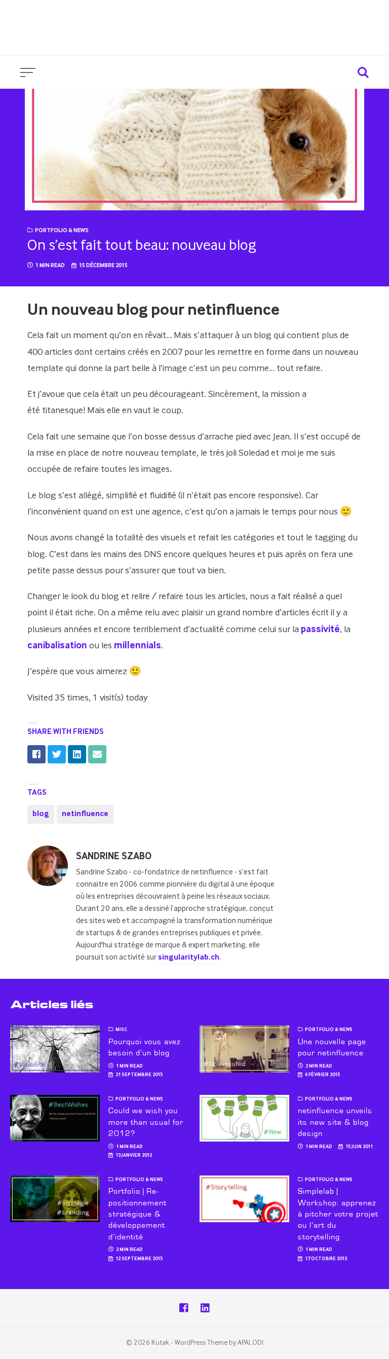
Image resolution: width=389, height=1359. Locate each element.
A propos (325, 19)
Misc (121, 1029)
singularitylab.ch (188, 957)
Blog (368, 19)
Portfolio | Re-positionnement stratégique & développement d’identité (137, 1214)
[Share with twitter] (57, 754)
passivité (320, 629)
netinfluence (85, 814)
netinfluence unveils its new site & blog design (335, 1122)
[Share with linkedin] (77, 754)
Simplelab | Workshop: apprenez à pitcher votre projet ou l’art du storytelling (338, 1214)
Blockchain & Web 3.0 (335, 36)
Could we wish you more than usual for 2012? (145, 1122)
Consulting (270, 19)
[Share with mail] (97, 754)
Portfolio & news (62, 231)
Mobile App (253, 36)
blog (40, 814)
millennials (137, 645)
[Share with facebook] (36, 754)
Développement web (172, 36)
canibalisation (57, 645)
